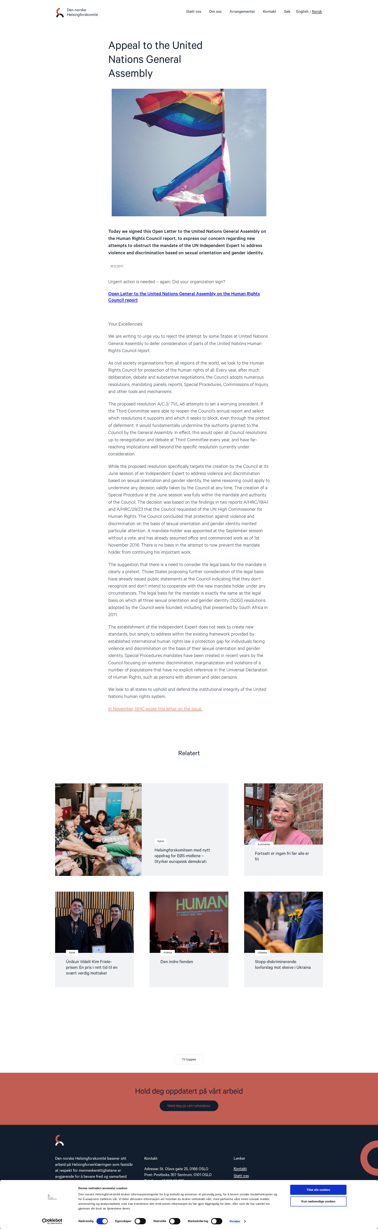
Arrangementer (242, 11)
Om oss (215, 11)
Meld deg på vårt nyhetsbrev (189, 1106)
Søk (287, 11)
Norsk (317, 11)
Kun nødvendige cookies (318, 1201)
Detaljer (235, 1221)
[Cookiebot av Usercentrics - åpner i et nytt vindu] (52, 1221)
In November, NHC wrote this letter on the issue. (155, 709)
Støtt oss (193, 11)
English (302, 11)
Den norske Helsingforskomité (82, 12)
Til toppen (189, 1059)
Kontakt (269, 11)
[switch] (140, 1221)
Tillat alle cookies (318, 1189)
